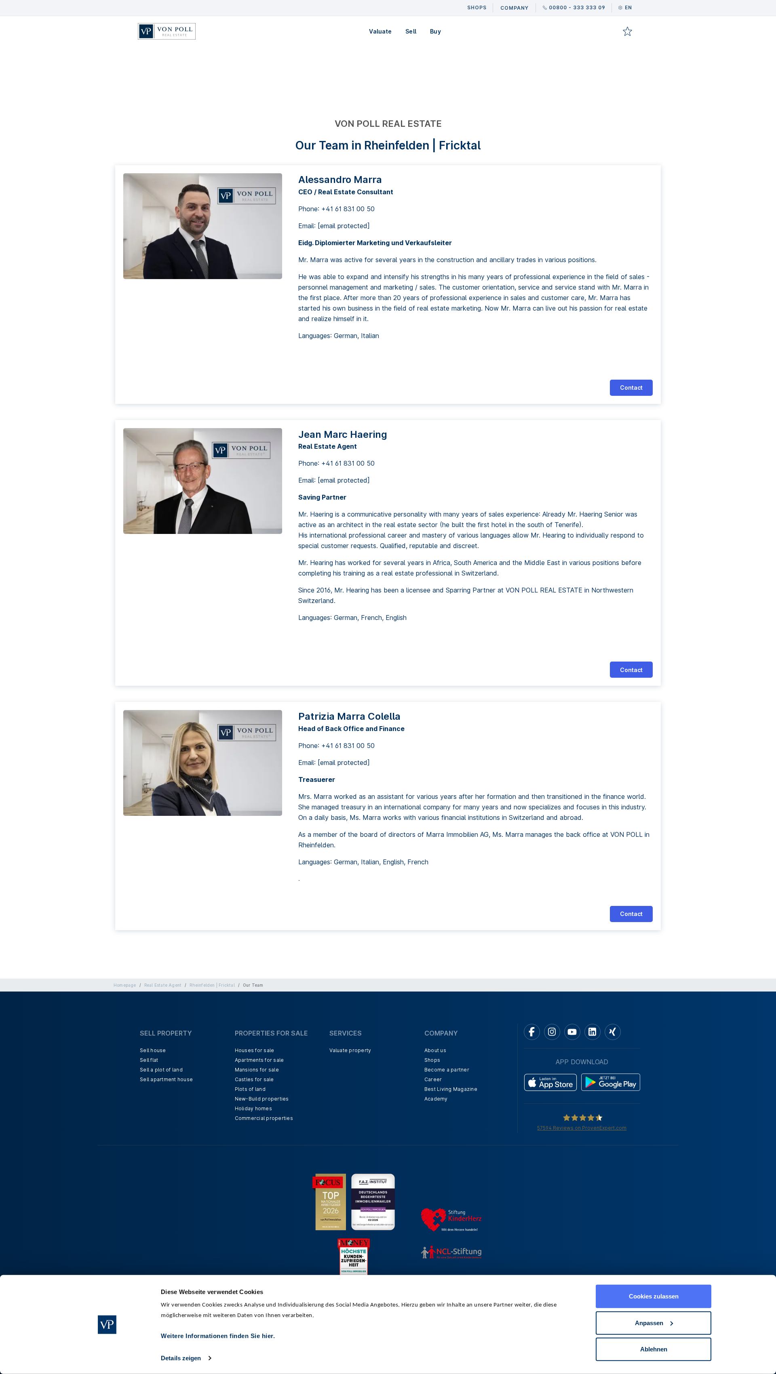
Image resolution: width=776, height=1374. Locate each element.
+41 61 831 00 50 (348, 209)
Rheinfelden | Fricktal (212, 985)
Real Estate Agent (162, 985)
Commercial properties (264, 1118)
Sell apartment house (166, 1079)
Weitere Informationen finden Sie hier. (218, 1335)
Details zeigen (181, 1358)
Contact (631, 387)
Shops (432, 1060)
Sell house (153, 1050)
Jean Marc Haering (342, 434)
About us (435, 1050)
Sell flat (149, 1060)
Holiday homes (253, 1108)
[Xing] (613, 1032)
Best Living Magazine (450, 1089)
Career (433, 1079)
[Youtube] (572, 1032)
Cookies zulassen (654, 1296)
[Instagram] (552, 1032)
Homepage (125, 985)
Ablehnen (653, 1349)
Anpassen (649, 1322)
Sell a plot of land (161, 1070)
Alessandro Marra (340, 179)
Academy (436, 1099)
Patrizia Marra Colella (349, 716)
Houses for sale (254, 1050)
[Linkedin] (592, 1032)
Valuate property (350, 1050)
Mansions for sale (257, 1070)
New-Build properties (262, 1099)
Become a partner (446, 1070)
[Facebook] (532, 1032)
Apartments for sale (259, 1060)
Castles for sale (254, 1079)
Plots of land (250, 1089)
